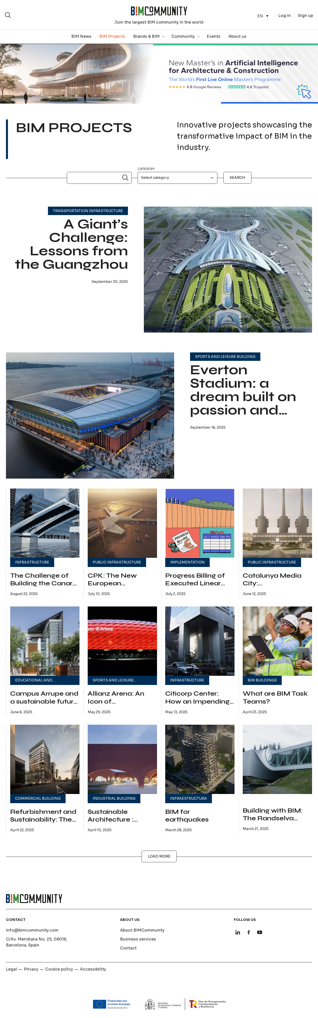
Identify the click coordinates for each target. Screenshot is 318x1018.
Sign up (305, 15)
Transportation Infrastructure (88, 211)
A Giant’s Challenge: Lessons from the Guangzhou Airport (71, 251)
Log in (284, 15)
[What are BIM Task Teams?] (277, 641)
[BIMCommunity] (159, 10)
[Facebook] (249, 932)
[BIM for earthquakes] (200, 759)
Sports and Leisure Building (225, 356)
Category (146, 169)
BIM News (81, 36)
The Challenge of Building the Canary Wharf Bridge (43, 583)
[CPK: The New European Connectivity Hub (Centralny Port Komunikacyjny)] (122, 523)
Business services (138, 939)
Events (213, 36)
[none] (263, 16)
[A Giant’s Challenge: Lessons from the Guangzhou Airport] (228, 270)
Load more (159, 856)
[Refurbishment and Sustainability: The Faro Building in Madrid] (45, 759)
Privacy (31, 969)
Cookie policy (59, 969)
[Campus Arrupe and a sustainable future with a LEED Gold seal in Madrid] (45, 641)
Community (183, 36)
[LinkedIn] (238, 932)
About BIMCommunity (142, 930)
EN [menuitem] (260, 15)
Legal (11, 969)
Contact (128, 948)
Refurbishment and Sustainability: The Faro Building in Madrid (43, 823)
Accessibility (93, 969)
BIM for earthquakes (187, 815)
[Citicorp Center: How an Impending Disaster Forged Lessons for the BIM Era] (200, 641)
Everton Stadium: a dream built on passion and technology (243, 397)
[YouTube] (260, 932)
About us (237, 36)
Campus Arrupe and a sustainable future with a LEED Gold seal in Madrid (44, 705)
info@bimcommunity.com (32, 930)
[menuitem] (263, 16)
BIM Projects (112, 36)
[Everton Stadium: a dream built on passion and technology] (90, 415)
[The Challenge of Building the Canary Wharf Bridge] (45, 523)
